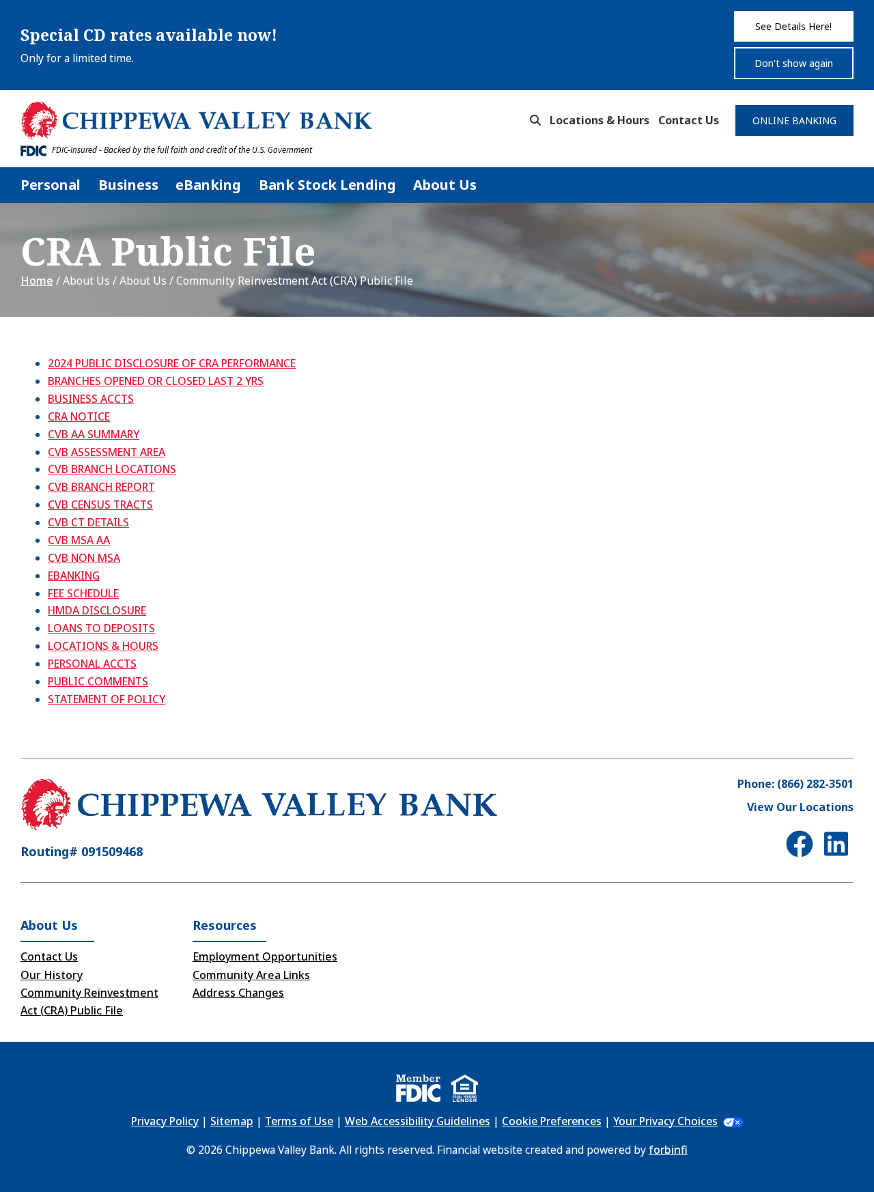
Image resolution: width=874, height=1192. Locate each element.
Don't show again (794, 63)
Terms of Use (299, 1121)
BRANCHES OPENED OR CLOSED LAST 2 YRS (156, 380)
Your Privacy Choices (665, 1121)
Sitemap (231, 1121)
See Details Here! (793, 26)
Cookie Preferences (552, 1121)
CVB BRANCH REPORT (101, 486)
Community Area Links (251, 974)
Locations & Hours (599, 120)
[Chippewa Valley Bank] (196, 120)
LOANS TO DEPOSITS (101, 628)
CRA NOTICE (79, 416)
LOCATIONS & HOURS (103, 645)
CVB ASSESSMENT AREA (106, 451)
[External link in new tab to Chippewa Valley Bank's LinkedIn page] (839, 844)
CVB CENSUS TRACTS (100, 504)
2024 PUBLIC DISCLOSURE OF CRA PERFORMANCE (172, 363)
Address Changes (238, 992)
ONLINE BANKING (794, 120)
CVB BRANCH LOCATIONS (112, 469)
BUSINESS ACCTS (91, 398)
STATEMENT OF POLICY (106, 699)
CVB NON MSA (84, 557)
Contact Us (688, 120)
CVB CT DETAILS (88, 522)
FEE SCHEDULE (83, 593)
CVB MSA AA (79, 540)
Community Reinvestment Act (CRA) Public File (89, 1001)
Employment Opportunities (265, 956)
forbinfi (668, 1149)
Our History (51, 974)
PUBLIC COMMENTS (98, 681)
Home (36, 280)
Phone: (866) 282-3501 (795, 783)
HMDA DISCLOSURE (97, 610)
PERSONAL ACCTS (92, 663)
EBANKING (74, 575)
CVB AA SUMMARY (93, 434)
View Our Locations (800, 806)
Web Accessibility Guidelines (417, 1121)
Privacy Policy (165, 1121)
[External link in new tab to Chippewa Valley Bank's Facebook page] (802, 844)
